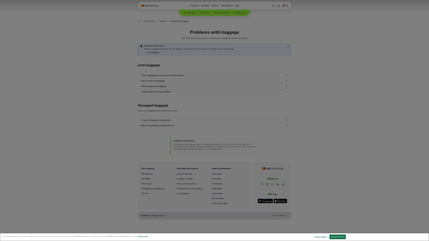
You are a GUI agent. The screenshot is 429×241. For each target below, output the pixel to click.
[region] (214, 237)
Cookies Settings (320, 237)
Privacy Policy (143, 236)
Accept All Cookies (338, 237)
